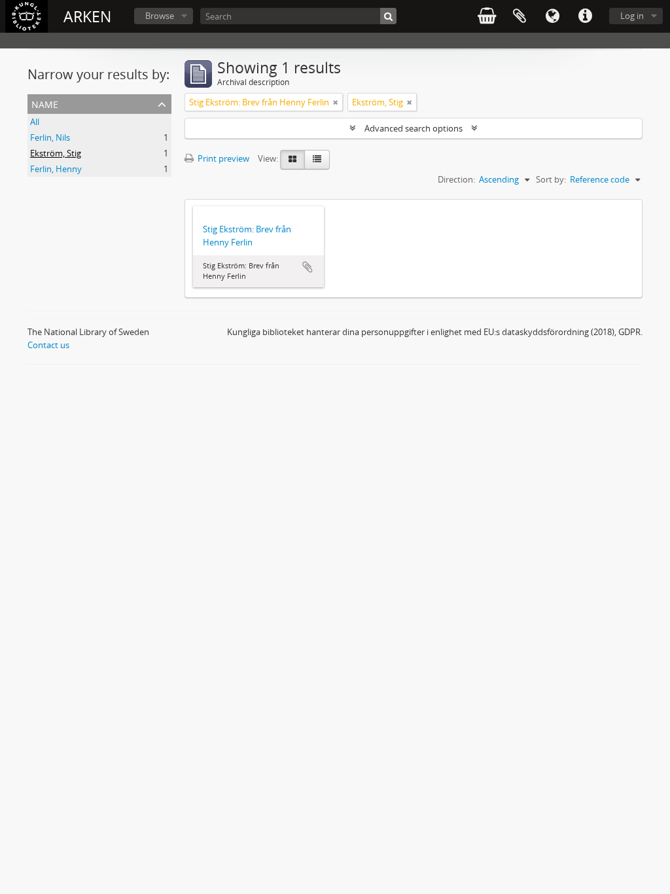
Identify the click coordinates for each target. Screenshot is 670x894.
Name (44, 103)
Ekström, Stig (55, 153)
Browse (159, 16)
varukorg (486, 16)
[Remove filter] (335, 102)
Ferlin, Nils (50, 137)
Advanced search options (413, 128)
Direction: (456, 179)
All (34, 122)
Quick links (585, 16)
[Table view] (317, 160)
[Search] (388, 16)
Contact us (48, 345)
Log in (632, 16)
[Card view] (292, 160)
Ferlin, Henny (56, 169)
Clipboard (519, 16)
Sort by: (551, 179)
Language (552, 16)
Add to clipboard (307, 267)
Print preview (222, 158)
